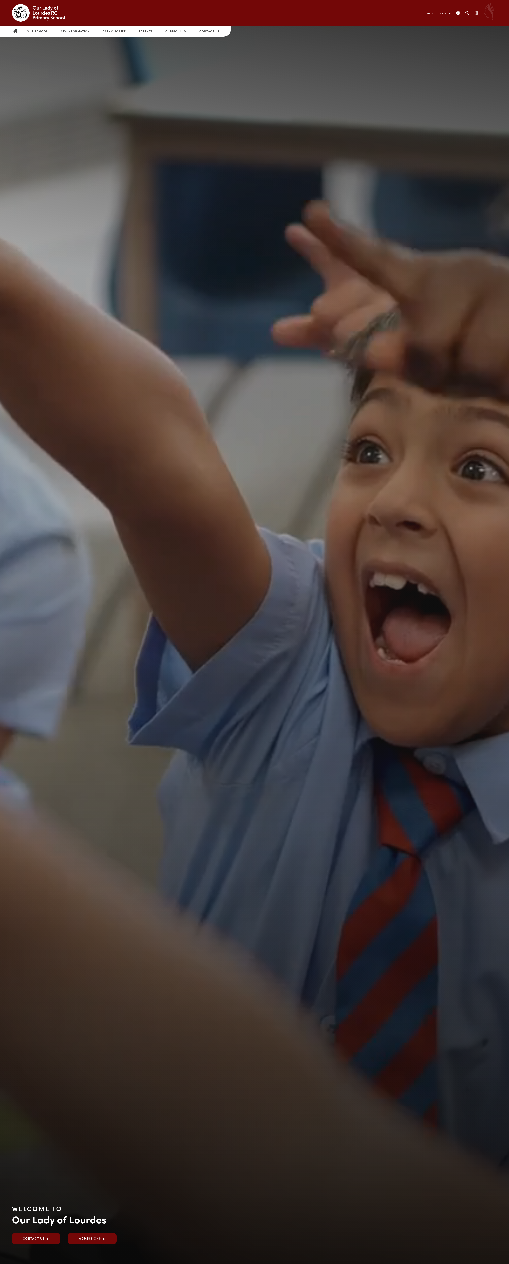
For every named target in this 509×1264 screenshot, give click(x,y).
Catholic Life (114, 31)
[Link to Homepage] (42, 13)
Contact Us (209, 31)
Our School (37, 31)
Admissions (90, 1238)
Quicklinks (437, 13)
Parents (146, 31)
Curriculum (176, 31)
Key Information (75, 31)
